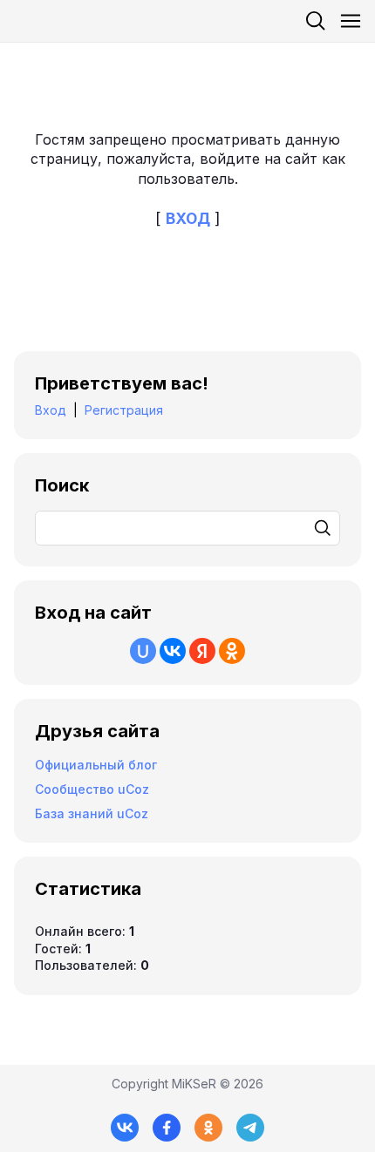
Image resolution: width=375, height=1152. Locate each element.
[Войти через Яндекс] (202, 651)
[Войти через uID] (143, 651)
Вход (50, 410)
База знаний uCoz (91, 813)
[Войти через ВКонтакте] (173, 651)
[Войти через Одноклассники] (232, 651)
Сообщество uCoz (92, 789)
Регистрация (124, 410)
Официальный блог (96, 764)
